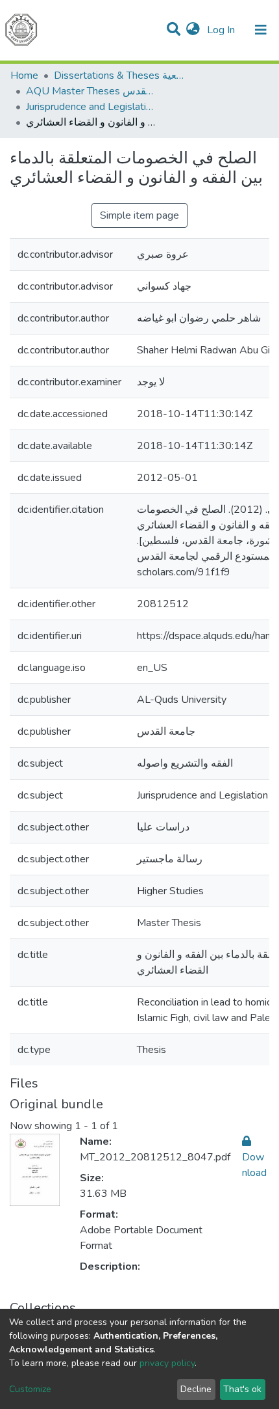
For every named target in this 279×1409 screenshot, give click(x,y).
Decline (196, 1389)
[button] (193, 30)
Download (254, 1165)
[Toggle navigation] (261, 30)
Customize (30, 1389)
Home (24, 75)
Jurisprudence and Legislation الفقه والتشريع (91, 107)
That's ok (242, 1389)
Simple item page (139, 215)
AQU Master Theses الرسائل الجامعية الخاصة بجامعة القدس (91, 91)
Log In (222, 30)
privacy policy (167, 1363)
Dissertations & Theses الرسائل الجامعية (119, 75)
